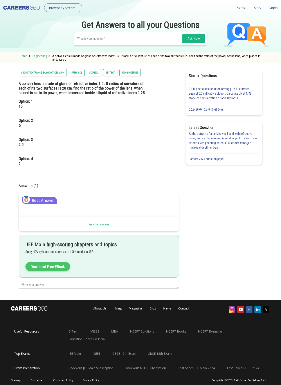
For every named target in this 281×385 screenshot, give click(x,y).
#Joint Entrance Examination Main (42, 72)
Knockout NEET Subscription (145, 368)
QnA (257, 7)
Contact (183, 308)
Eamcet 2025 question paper (207, 159)
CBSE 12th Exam (160, 353)
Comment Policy (63, 380)
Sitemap (16, 380)
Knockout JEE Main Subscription (90, 368)
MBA (114, 331)
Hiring (117, 308)
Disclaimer (37, 380)
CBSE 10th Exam (124, 353)
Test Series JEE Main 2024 (196, 368)
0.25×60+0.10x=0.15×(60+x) (206, 109)
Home (240, 7)
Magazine (135, 308)
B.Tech (73, 331)
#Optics (94, 72)
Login (273, 7)
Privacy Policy (91, 380)
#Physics (76, 72)
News (167, 308)
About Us (99, 308)
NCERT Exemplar (210, 331)
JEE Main (74, 353)
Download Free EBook (48, 266)
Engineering (39, 56)
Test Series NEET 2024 (243, 368)
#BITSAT (110, 72)
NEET (97, 353)
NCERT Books (176, 331)
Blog (153, 308)
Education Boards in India (86, 339)
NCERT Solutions (142, 331)
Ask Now (193, 38)
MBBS (94, 331)
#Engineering (130, 72)
